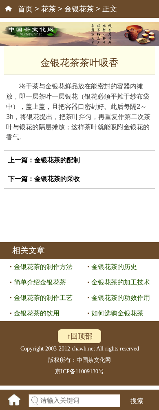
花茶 (48, 9)
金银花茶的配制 (57, 160)
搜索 (137, 400)
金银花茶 (79, 9)
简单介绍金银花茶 (40, 282)
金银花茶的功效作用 (120, 297)
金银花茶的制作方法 (43, 266)
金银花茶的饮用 (37, 313)
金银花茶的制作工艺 (43, 297)
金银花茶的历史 (114, 266)
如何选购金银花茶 (117, 313)
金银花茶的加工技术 (120, 282)
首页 (25, 9)
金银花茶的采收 (57, 178)
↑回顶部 (80, 336)
